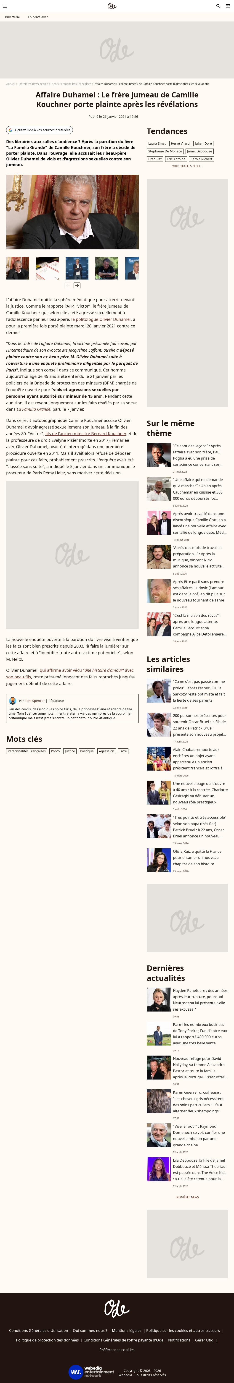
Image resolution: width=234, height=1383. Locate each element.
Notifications (179, 1340)
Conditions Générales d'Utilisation (38, 1330)
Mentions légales (126, 1330)
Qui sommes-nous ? (90, 1330)
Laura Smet (157, 143)
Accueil (10, 84)
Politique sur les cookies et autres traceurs (183, 1330)
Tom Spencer (35, 700)
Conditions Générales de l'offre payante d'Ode (123, 1340)
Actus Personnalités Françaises (71, 84)
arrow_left (68, 285)
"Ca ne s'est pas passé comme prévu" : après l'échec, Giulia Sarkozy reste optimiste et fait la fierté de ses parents (199, 691)
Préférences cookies (117, 1349)
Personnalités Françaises (27, 751)
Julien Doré (203, 143)
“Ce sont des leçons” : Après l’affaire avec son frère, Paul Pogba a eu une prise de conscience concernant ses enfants (197, 458)
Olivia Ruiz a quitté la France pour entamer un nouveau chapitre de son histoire (197, 857)
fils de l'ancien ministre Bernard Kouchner (85, 433)
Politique (87, 751)
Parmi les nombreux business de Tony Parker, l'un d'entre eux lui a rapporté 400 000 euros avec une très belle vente (200, 1034)
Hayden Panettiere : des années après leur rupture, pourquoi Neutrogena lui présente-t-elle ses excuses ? (200, 1000)
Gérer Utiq (204, 1340)
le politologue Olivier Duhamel (101, 319)
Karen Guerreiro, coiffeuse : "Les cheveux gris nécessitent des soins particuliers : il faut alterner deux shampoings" (198, 1102)
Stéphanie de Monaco (165, 151)
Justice (70, 751)
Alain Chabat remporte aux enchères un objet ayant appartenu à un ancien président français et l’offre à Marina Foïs (198, 762)
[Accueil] (112, 6)
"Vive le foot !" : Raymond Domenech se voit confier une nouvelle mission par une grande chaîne (199, 1136)
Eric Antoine (176, 159)
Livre (123, 751)
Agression (106, 751)
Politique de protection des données (47, 1340)
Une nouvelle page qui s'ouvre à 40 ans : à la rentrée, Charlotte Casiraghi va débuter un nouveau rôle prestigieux (200, 793)
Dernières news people (33, 84)
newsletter (228, 6)
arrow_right (77, 285)
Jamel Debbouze (199, 151)
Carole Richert (201, 159)
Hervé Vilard (180, 143)
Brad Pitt (155, 159)
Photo (55, 751)
